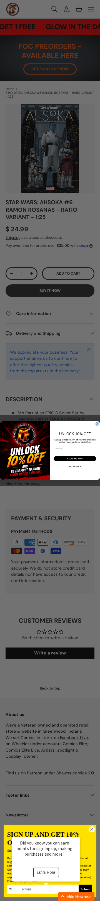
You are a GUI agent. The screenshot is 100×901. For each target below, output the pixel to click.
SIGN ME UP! (75, 459)
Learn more (46, 872)
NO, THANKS (75, 466)
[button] (52, 896)
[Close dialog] (97, 423)
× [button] (77, 833)
